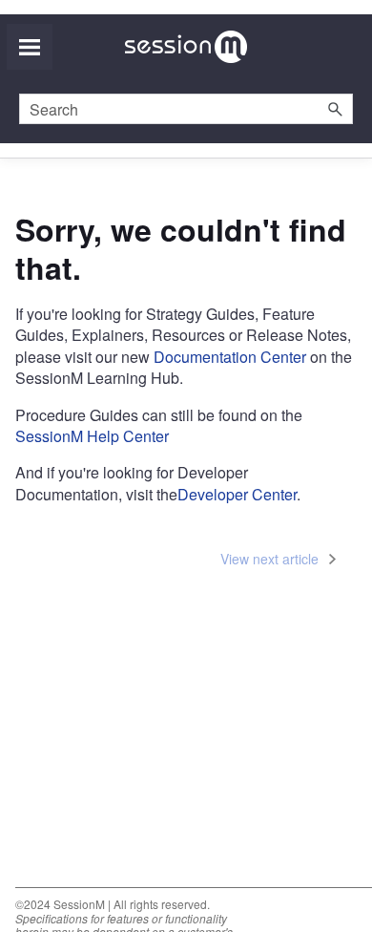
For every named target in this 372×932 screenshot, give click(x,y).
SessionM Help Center (92, 436)
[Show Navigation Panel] (29, 47)
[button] (336, 109)
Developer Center (237, 494)
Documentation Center (228, 357)
